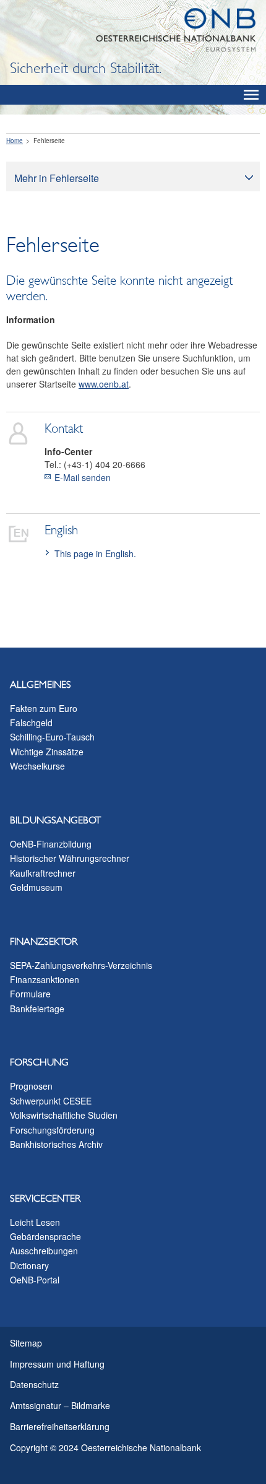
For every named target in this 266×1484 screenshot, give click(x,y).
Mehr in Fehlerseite (56, 178)
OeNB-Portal (34, 1280)
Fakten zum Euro (43, 708)
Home (14, 140)
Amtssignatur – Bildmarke (60, 1405)
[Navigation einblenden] (251, 95)
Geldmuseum (36, 887)
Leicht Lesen (35, 1222)
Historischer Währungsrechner (69, 858)
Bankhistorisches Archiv (56, 1144)
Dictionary (29, 1265)
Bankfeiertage (37, 1008)
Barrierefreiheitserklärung (59, 1426)
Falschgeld (31, 722)
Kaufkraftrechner (42, 873)
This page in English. (95, 553)
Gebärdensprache (45, 1236)
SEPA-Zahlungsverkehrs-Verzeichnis (81, 965)
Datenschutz (34, 1384)
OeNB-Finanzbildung (51, 844)
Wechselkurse (37, 766)
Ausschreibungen (44, 1250)
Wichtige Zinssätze (47, 751)
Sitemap (26, 1343)
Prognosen (31, 1086)
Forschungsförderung (52, 1130)
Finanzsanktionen (44, 979)
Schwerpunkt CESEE (51, 1101)
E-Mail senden (82, 477)
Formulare (30, 993)
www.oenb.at (104, 384)
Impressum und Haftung (57, 1364)
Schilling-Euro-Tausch (52, 737)
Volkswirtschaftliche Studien (64, 1115)
